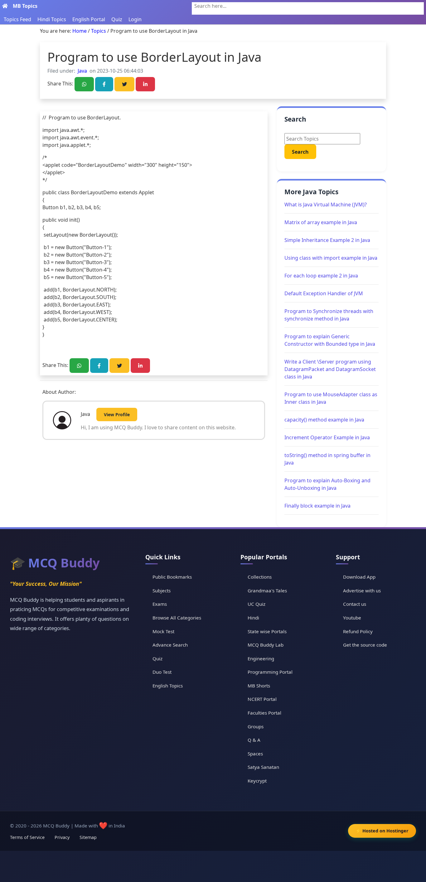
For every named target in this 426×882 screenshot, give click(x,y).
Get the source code (365, 645)
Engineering (261, 658)
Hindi (253, 618)
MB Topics (25, 5)
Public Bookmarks (172, 577)
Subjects (161, 590)
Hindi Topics (51, 19)
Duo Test (162, 672)
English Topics (167, 685)
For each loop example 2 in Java (321, 275)
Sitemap (88, 837)
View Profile (117, 414)
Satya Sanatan (263, 767)
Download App (359, 577)
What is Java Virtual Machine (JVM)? (325, 204)
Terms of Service (27, 837)
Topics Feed (17, 19)
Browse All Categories (176, 618)
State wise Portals (267, 631)
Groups (256, 726)
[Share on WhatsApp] (84, 84)
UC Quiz (256, 604)
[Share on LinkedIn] (145, 84)
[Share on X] (124, 84)
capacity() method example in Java (324, 419)
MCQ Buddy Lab (265, 645)
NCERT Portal (262, 699)
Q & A (254, 740)
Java (82, 70)
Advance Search (170, 645)
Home (79, 30)
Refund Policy (358, 631)
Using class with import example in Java (330, 257)
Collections (260, 577)
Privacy (62, 837)
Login (135, 19)
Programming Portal (270, 672)
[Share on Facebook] (104, 84)
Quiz (116, 19)
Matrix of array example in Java (320, 222)
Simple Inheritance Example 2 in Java (327, 240)
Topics (98, 30)
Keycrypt (257, 781)
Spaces (255, 753)
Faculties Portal (264, 713)
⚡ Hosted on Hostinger (382, 831)
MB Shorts (259, 685)
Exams (159, 604)
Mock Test (163, 631)
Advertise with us (362, 590)
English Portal (88, 19)
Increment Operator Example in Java (327, 437)
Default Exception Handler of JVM (323, 293)
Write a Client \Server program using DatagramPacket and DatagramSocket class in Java (330, 369)
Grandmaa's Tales (267, 590)
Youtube (352, 618)
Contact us (354, 604)
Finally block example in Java (317, 505)
